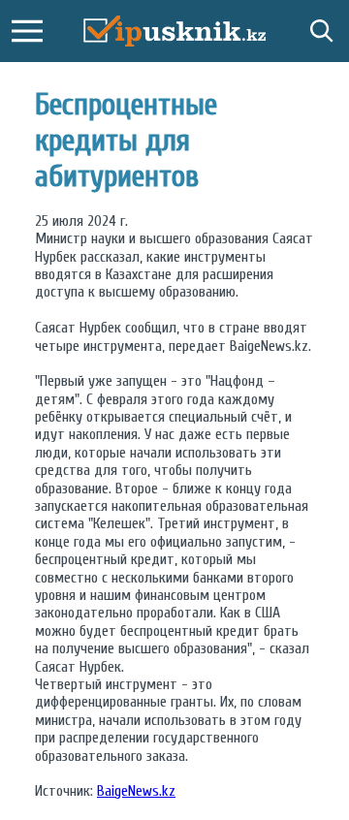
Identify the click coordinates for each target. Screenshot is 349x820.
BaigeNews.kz (136, 791)
